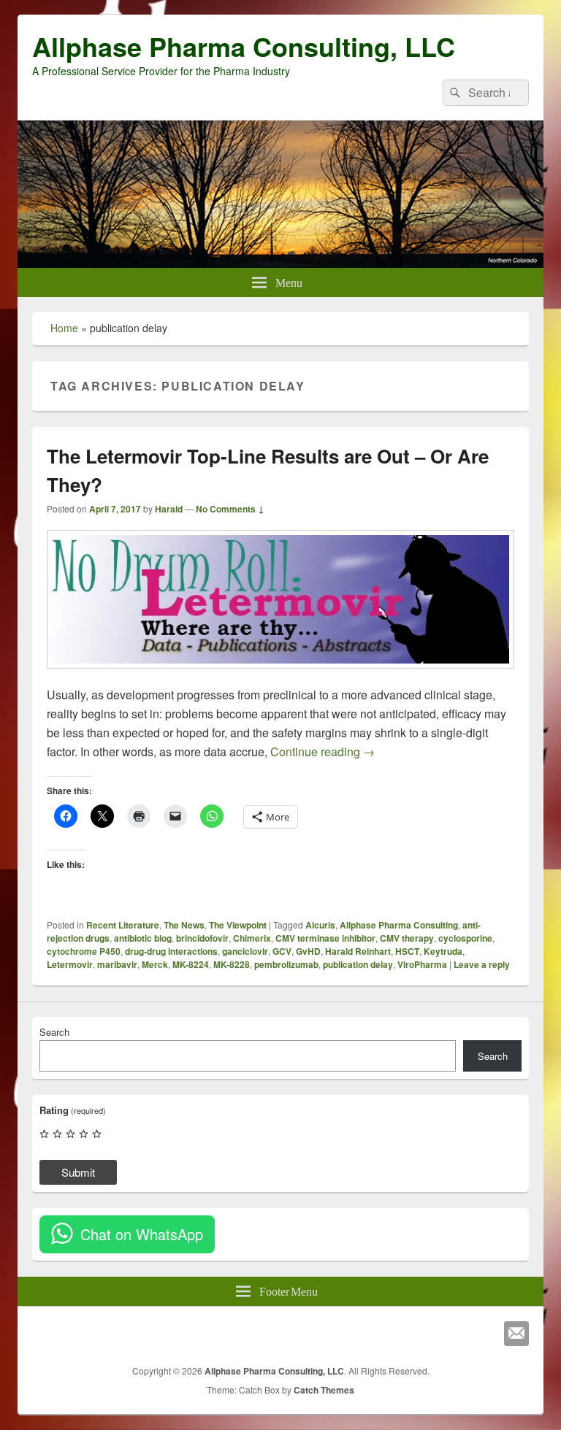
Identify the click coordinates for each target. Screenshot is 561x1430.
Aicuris (320, 924)
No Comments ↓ (230, 508)
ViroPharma (422, 964)
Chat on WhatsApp (141, 1234)
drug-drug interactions (171, 951)
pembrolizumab (286, 964)
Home (64, 327)
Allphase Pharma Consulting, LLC (243, 46)
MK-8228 (231, 964)
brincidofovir (202, 938)
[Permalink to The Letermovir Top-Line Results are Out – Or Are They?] (280, 675)
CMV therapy (407, 938)
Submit (78, 1172)
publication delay (358, 964)
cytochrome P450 (84, 951)
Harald (169, 508)
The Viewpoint (238, 924)
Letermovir (70, 964)
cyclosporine (465, 938)
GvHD (308, 951)
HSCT (407, 951)
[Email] (516, 1333)
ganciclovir (245, 951)
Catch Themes (324, 1389)
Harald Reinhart (358, 951)
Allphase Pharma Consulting (399, 924)
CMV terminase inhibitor (325, 938)
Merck (155, 964)
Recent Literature (122, 924)
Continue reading (322, 751)
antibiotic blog (143, 938)
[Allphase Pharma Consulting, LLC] (280, 263)
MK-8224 (190, 964)
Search (54, 1032)
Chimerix (252, 938)
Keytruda (443, 951)
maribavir (117, 964)
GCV (281, 951)
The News (184, 924)
